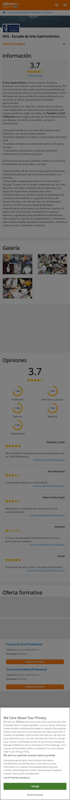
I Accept (35, 786)
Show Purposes (35, 794)
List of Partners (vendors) (17, 777)
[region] (35, 753)
